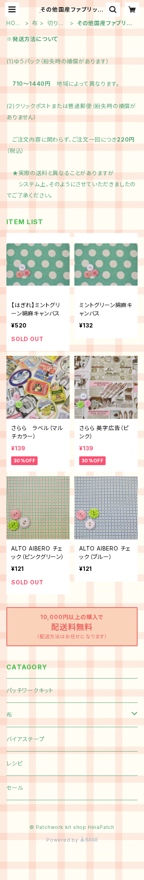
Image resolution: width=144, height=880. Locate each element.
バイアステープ (25, 739)
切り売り (55, 23)
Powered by (63, 840)
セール (14, 787)
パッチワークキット (30, 690)
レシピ (14, 763)
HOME (13, 23)
